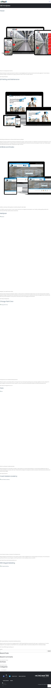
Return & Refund (6, 680)
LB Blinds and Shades (7, 147)
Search (1, 649)
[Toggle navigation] (49, 2)
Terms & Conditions (22, 676)
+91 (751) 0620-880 (42, 676)
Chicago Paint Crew (6, 301)
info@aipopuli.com (46, 677)
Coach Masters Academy (8, 476)
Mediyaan (3, 213)
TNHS (1, 388)
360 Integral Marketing (7, 563)
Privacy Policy (14, 676)
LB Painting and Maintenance (9, 79)
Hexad (2, 11)
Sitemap (11, 680)
